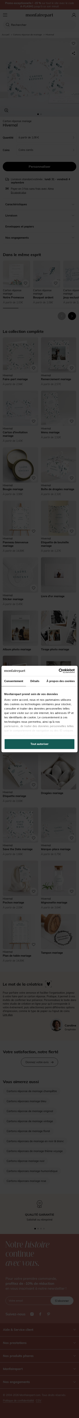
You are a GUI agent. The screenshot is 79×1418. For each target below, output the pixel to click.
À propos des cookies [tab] (60, 681)
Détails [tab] (34, 681)
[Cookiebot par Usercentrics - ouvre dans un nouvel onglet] (59, 670)
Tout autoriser (39, 743)
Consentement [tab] (13, 681)
